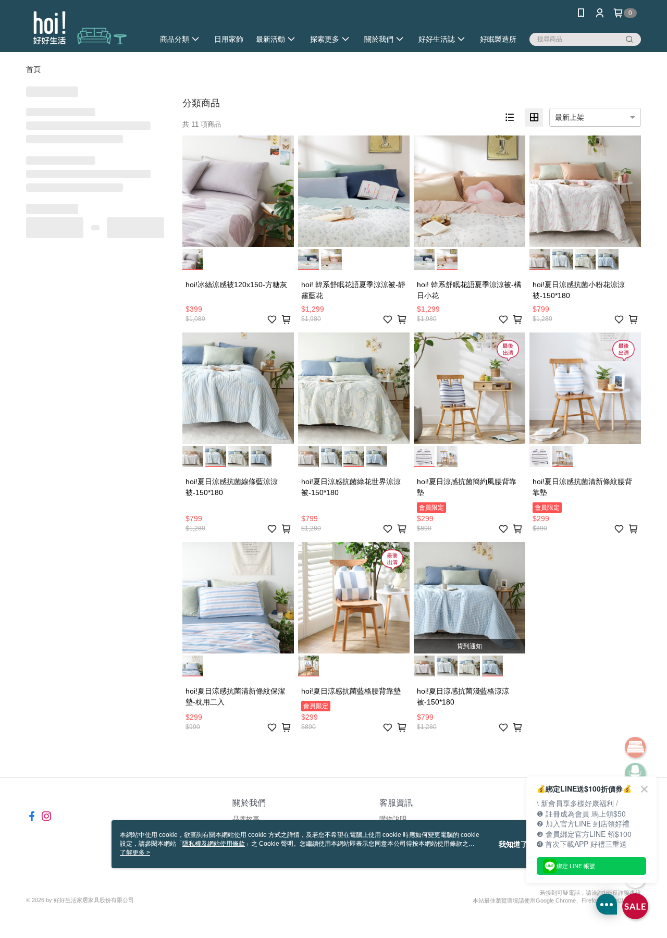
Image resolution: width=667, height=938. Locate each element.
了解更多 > (135, 852)
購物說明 (392, 819)
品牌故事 (246, 819)
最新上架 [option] (569, 117)
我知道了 (513, 844)
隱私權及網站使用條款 (213, 843)
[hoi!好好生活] (84, 27)
